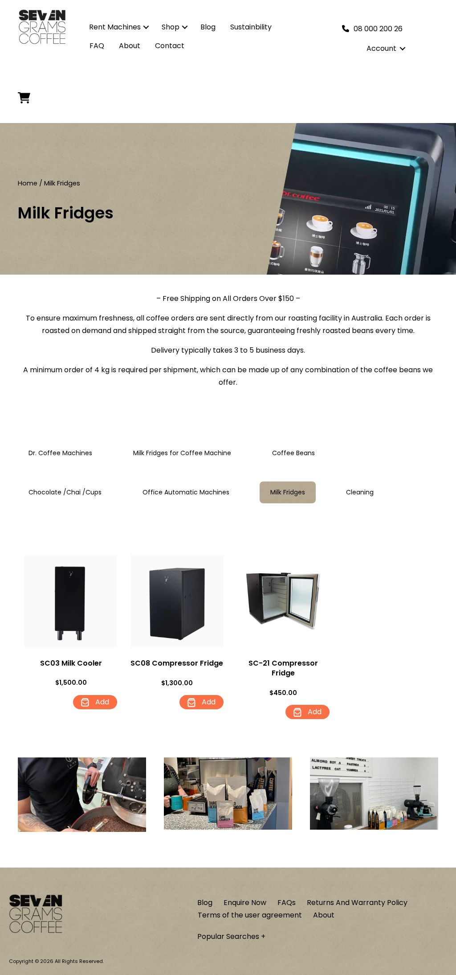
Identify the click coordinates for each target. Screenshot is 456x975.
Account (381, 48)
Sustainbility (251, 27)
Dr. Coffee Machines (60, 452)
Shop (170, 27)
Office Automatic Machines (185, 492)
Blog (208, 27)
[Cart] (26, 98)
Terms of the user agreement (250, 915)
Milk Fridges (287, 492)
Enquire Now (245, 902)
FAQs (286, 902)
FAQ (97, 46)
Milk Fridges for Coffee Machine (182, 452)
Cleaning (360, 492)
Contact (169, 46)
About (129, 46)
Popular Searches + (231, 936)
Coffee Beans (293, 452)
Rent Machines (115, 27)
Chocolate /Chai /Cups (65, 492)
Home (27, 183)
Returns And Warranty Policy (357, 902)
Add (101, 702)
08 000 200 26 (378, 29)
